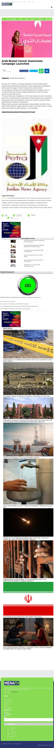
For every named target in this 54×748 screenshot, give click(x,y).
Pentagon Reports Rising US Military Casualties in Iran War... (27, 396)
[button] (28, 2)
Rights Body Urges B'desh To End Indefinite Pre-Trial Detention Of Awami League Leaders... (24, 580)
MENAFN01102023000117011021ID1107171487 (18, 112)
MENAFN (5, 78)
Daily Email (13, 734)
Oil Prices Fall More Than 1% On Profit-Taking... (21, 458)
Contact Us (7, 704)
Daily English (8, 714)
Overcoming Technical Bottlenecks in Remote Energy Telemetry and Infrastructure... (19, 306)
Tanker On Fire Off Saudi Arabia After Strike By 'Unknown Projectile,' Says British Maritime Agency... (26, 538)
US (6, 19)
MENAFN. (12, 743)
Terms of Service (8, 699)
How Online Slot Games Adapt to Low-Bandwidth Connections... (14, 303)
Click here (14, 692)
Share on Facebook (24, 70)
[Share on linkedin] (47, 71)
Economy (48, 19)
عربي (24, 2)
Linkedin (12, 736)
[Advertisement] (27, 13)
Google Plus (13, 732)
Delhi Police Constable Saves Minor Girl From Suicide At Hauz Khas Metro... (27, 360)
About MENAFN (8, 708)
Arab (20, 19)
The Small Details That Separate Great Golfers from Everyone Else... (15, 308)
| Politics (40, 19)
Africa (32, 19)
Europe (13, 19)
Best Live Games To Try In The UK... (8, 301)
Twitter (12, 730)
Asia (26, 19)
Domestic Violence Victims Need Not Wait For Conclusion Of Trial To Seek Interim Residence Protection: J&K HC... (27, 421)
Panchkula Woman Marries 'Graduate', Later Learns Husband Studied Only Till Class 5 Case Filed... (27, 648)
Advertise (6, 706)
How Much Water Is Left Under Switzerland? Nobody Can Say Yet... (27, 506)
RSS (11, 738)
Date (4, 70)
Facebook (12, 728)
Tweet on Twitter (33, 70)
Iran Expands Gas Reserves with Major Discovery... (22, 617)
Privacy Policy (7, 701)
